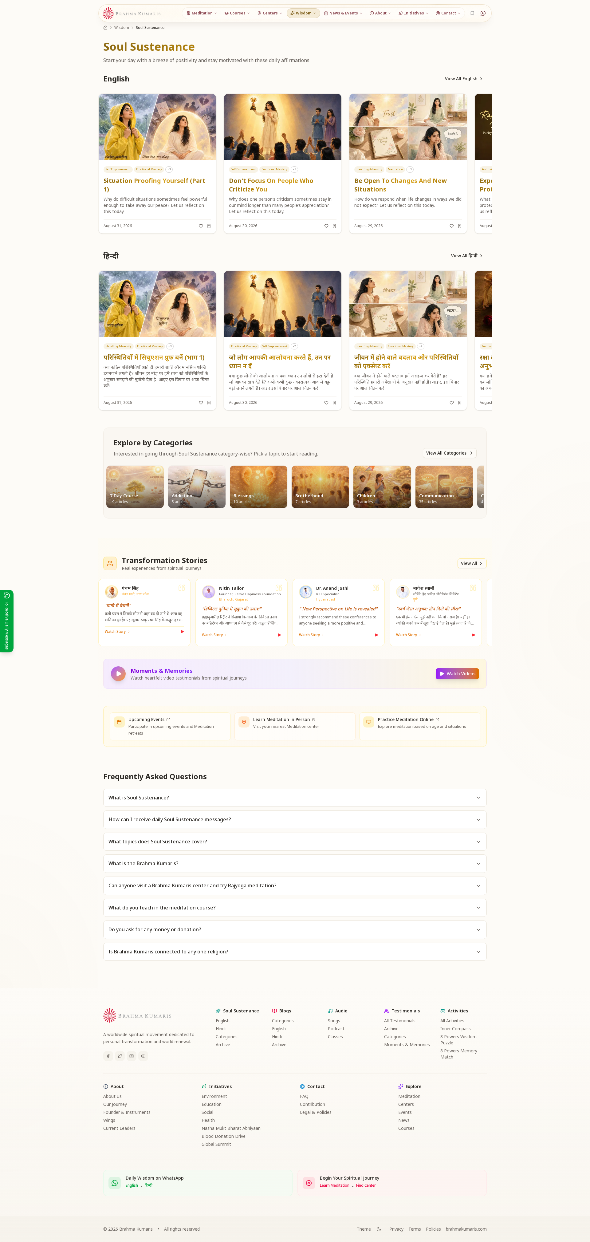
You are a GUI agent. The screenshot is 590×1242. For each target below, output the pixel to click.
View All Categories (446, 453)
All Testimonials (399, 1020)
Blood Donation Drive (224, 1136)
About (117, 1086)
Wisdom (121, 27)
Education (212, 1104)
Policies (433, 1229)
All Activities (452, 1020)
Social (207, 1112)
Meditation (409, 1096)
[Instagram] (131, 1056)
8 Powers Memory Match (458, 1054)
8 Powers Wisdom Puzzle (458, 1040)
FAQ (304, 1096)
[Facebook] (108, 1056)
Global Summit (216, 1144)
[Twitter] (120, 1056)
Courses (406, 1128)
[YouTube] (143, 1056)
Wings (109, 1120)
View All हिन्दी (464, 255)
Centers (406, 1104)
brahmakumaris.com (466, 1229)
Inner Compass (455, 1028)
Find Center (366, 1185)
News (404, 1120)
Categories (227, 1036)
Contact (316, 1086)
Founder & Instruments (127, 1112)
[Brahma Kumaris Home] (132, 13)
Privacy (396, 1229)
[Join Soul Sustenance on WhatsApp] (483, 13)
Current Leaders (119, 1128)
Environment (214, 1096)
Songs (334, 1020)
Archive (223, 1044)
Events (405, 1112)
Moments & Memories (407, 1044)
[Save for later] (209, 226)
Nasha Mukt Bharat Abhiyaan (231, 1128)
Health (208, 1120)
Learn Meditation (334, 1185)
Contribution (312, 1104)
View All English (461, 78)
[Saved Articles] (472, 13)
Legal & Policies (316, 1112)
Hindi (221, 1028)
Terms (414, 1229)
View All (469, 563)
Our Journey (115, 1104)
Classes (335, 1036)
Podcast (336, 1028)
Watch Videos (461, 673)
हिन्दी (148, 1185)
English (223, 1020)
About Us (112, 1096)
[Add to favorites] (201, 226)
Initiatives (220, 1086)
